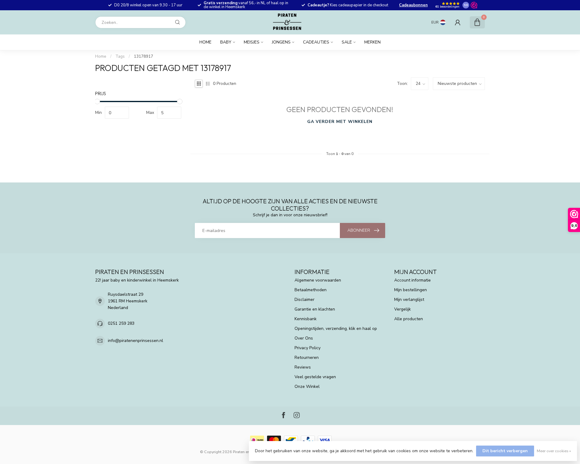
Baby (225, 42)
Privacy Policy (308, 348)
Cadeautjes (316, 42)
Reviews (303, 367)
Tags (120, 56)
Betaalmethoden (311, 290)
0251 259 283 (121, 323)
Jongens (281, 42)
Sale (347, 42)
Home (205, 42)
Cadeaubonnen (413, 5)
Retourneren (307, 357)
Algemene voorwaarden (318, 280)
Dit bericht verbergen (505, 451)
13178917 (143, 56)
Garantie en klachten (315, 309)
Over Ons (304, 338)
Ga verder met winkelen (339, 121)
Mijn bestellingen (410, 290)
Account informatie (412, 280)
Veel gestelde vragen (315, 377)
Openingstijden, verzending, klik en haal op (336, 328)
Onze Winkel (307, 386)
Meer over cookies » (554, 450)
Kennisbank (306, 319)
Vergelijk (402, 309)
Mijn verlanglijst (409, 299)
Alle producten (408, 319)
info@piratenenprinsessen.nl (135, 340)
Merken (372, 42)
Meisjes (251, 42)
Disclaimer (304, 299)
